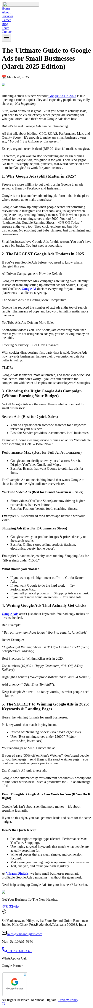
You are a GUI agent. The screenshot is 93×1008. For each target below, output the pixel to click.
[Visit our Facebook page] (3, 907)
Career (6, 20)
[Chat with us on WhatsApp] (46, 1004)
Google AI (29, 289)
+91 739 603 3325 (19, 951)
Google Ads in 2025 (62, 96)
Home (6, 8)
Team (5, 28)
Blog (5, 24)
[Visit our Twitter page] (7, 907)
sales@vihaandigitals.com (24, 934)
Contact (7, 32)
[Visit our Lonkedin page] (17, 907)
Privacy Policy (68, 1000)
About (6, 12)
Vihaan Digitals (17, 873)
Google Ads (10, 614)
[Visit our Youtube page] (10, 907)
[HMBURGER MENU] (6, 38)
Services (7, 16)
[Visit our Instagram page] (14, 907)
